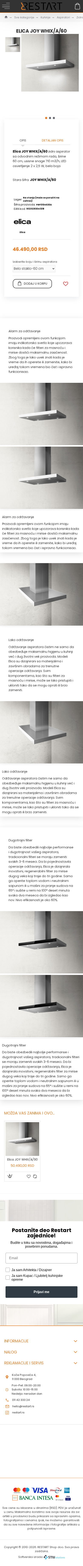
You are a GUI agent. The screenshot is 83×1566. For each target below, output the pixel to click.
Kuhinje (45, 17)
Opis (23, 140)
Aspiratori (63, 17)
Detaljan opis (52, 140)
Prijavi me (41, 1292)
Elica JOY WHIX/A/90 (22, 1159)
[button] (46, 118)
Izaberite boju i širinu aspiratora (35, 262)
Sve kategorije (24, 17)
